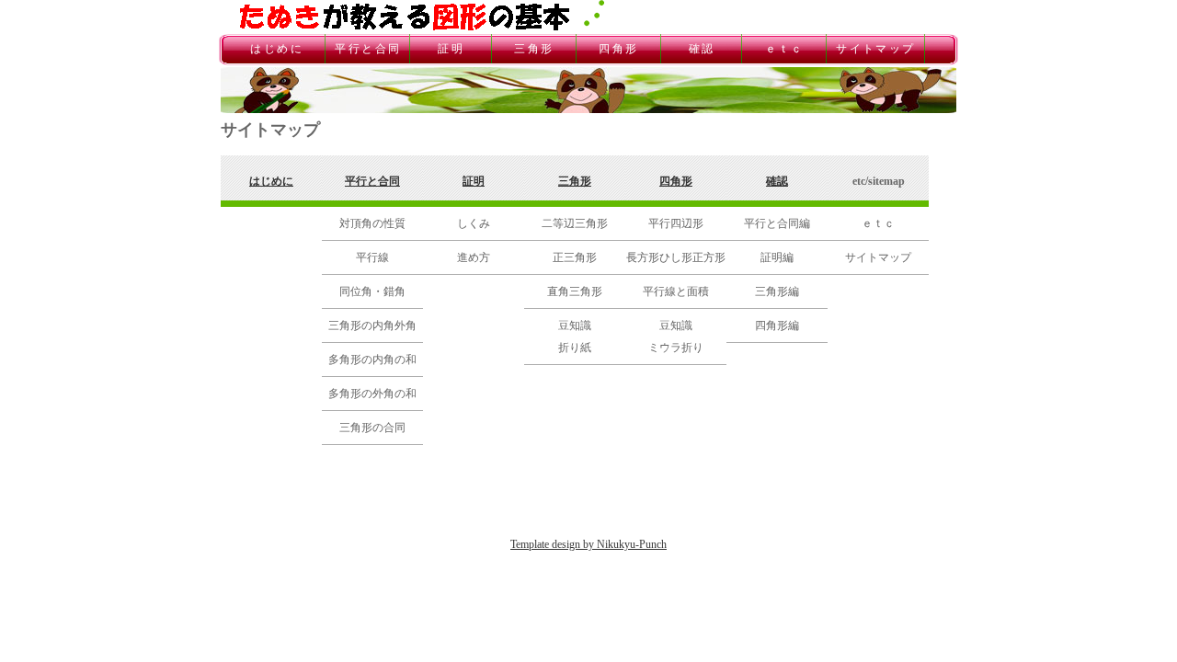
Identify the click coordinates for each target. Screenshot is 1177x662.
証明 (450, 48)
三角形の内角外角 (372, 325)
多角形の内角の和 (372, 359)
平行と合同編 (777, 223)
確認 (701, 48)
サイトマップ (875, 48)
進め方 (473, 257)
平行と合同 (368, 48)
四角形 (619, 48)
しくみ (473, 223)
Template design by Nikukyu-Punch (588, 544)
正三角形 (575, 257)
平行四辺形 (675, 223)
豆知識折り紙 (574, 336)
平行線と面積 (676, 291)
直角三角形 (574, 291)
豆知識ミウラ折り (675, 336)
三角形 (534, 48)
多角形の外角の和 (372, 393)
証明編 (777, 257)
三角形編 (777, 291)
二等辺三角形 (575, 223)
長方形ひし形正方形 (676, 257)
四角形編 (777, 325)
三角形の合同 (372, 427)
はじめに (276, 48)
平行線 (372, 257)
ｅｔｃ (784, 48)
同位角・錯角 (372, 291)
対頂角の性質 (372, 223)
